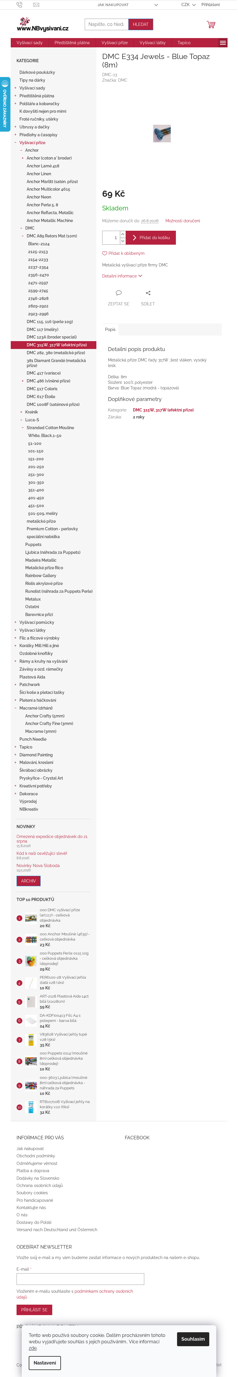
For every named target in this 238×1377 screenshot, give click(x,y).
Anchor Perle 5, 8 (42, 205)
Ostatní (32, 606)
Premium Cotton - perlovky (52, 529)
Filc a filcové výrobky (39, 638)
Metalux (33, 599)
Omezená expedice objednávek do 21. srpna (52, 839)
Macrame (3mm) (40, 731)
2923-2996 (38, 313)
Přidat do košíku (155, 237)
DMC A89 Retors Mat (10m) (52, 236)
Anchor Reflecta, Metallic (50, 212)
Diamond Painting (36, 755)
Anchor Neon (39, 197)
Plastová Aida (32, 677)
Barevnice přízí (39, 614)
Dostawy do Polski (34, 1222)
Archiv (28, 881)
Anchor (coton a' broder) (49, 158)
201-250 (36, 466)
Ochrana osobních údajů (40, 1185)
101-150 (36, 451)
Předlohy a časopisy (38, 134)
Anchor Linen (39, 173)
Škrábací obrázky (36, 770)
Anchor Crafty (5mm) (44, 716)
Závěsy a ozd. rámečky (41, 669)
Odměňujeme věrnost (37, 1163)
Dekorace (28, 794)
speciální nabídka (43, 536)
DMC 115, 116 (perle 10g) (50, 321)
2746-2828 (38, 298)
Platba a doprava (33, 1170)
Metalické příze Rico (44, 567)
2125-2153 (38, 251)
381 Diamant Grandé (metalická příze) (56, 363)
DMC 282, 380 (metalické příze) (56, 352)
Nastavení (45, 1363)
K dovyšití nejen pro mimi (42, 111)
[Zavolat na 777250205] (25, 4)
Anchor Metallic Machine (50, 220)
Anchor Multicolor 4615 (48, 189)
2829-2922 (38, 306)
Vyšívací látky (32, 630)
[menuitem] (29, 42)
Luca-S (32, 420)
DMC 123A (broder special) (52, 337)
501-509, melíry (43, 513)
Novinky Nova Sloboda (38, 866)
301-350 (36, 482)
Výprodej (28, 801)
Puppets (33, 544)
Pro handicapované (35, 1200)
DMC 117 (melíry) (42, 329)
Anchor (32, 150)
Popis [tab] (110, 329)
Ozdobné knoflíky (36, 653)
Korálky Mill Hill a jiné (39, 645)
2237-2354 (38, 267)
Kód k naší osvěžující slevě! (42, 853)
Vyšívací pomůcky (36, 622)
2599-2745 (38, 290)
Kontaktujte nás (31, 1207)
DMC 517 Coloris (42, 388)
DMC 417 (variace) (44, 373)
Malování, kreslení (36, 762)
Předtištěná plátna (36, 96)
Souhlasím (193, 1339)
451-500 (36, 505)
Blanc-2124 (39, 243)
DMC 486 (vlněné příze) (48, 381)
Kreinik (31, 412)
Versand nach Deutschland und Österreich (57, 1229)
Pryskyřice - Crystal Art (41, 778)
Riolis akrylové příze (44, 583)
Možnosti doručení (182, 221)
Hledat (141, 24)
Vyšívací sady (32, 88)
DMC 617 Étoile (41, 396)
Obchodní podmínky (36, 1156)
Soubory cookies (32, 1192)
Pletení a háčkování (37, 700)
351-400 (36, 490)
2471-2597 (38, 282)
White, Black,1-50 (45, 435)
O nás (22, 1215)
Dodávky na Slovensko (38, 1178)
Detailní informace (119, 276)
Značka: (114, 80)
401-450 (36, 497)
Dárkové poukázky (37, 72)
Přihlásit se (34, 1310)
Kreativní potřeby (35, 786)
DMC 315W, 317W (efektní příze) (57, 345)
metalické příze (41, 521)
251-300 (36, 474)
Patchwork (29, 684)
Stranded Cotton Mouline (50, 427)
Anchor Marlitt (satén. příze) (52, 181)
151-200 (36, 458)
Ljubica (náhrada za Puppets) (52, 552)
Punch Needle (32, 739)
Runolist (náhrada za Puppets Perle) (59, 591)
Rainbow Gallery (40, 575)
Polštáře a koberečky (39, 103)
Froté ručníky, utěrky (38, 119)
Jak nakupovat (113, 5)
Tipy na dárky (32, 80)
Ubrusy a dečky (34, 127)
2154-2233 (38, 259)
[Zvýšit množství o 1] (123, 234)
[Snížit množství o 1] (123, 241)
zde (33, 1348)
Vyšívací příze (32, 142)
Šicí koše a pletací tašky (41, 692)
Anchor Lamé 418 (43, 166)
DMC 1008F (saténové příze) (53, 404)
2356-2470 (38, 275)
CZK (185, 4)
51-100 (35, 443)
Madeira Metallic (41, 560)
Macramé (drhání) (36, 708)
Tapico (25, 747)
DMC (30, 228)
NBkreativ (28, 809)
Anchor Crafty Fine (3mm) (49, 723)
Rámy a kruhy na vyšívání (43, 661)
